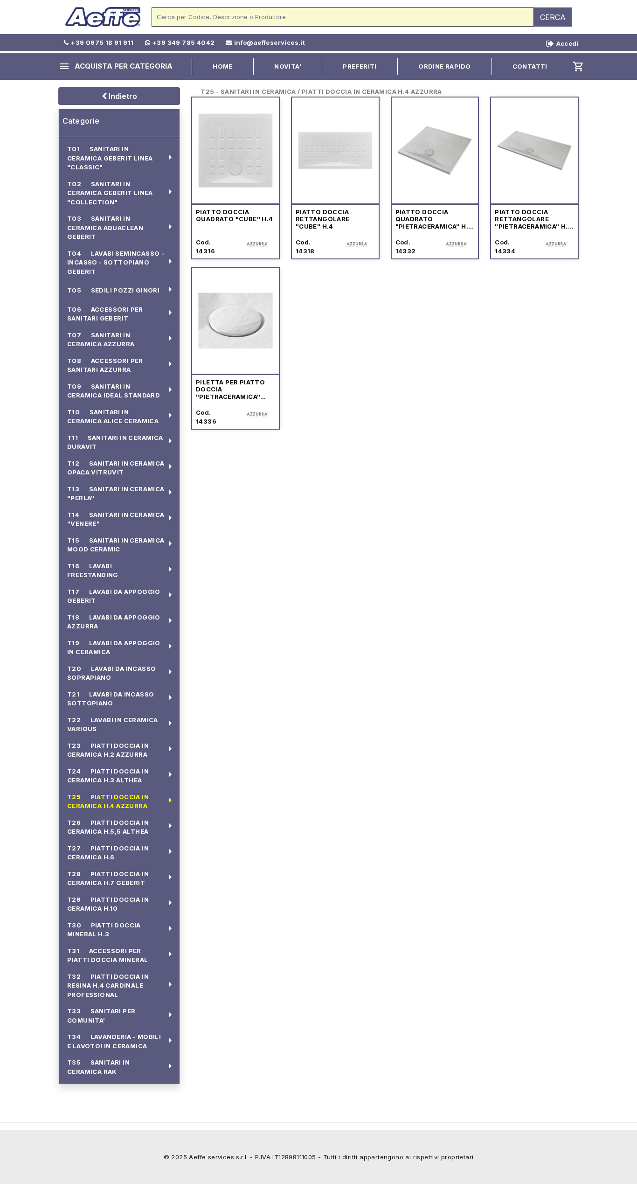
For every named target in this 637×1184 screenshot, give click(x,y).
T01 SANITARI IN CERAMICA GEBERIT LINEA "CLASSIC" (110, 158)
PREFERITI (360, 66)
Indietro (122, 96)
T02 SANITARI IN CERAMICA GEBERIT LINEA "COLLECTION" (110, 193)
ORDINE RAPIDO (444, 66)
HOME (223, 66)
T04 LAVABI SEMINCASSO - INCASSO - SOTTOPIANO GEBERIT (115, 262)
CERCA (553, 17)
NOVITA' (287, 66)
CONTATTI (529, 66)
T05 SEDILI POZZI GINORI (113, 290)
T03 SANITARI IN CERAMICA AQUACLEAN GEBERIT (105, 228)
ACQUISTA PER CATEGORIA (116, 66)
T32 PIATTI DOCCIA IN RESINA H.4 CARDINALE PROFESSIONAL (108, 985)
